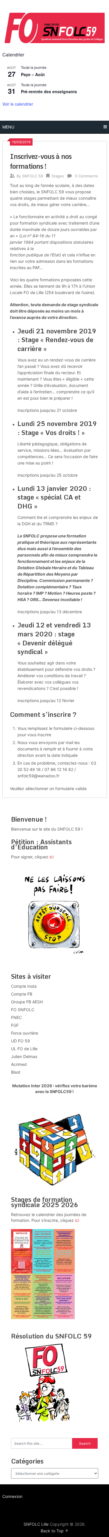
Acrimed (19, 1064)
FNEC (16, 1017)
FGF (15, 1025)
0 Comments (86, 176)
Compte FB (21, 993)
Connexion (12, 1496)
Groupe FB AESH (27, 1001)
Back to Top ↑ (55, 1530)
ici (51, 856)
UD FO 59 (20, 1040)
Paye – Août (33, 74)
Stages (57, 176)
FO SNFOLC (22, 1009)
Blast (15, 1072)
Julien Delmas (24, 1056)
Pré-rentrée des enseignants (49, 91)
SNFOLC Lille (36, 1524)
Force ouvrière (24, 1033)
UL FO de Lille (24, 1048)
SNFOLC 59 (32, 176)
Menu (8, 126)
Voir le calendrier (17, 104)
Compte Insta (24, 986)
